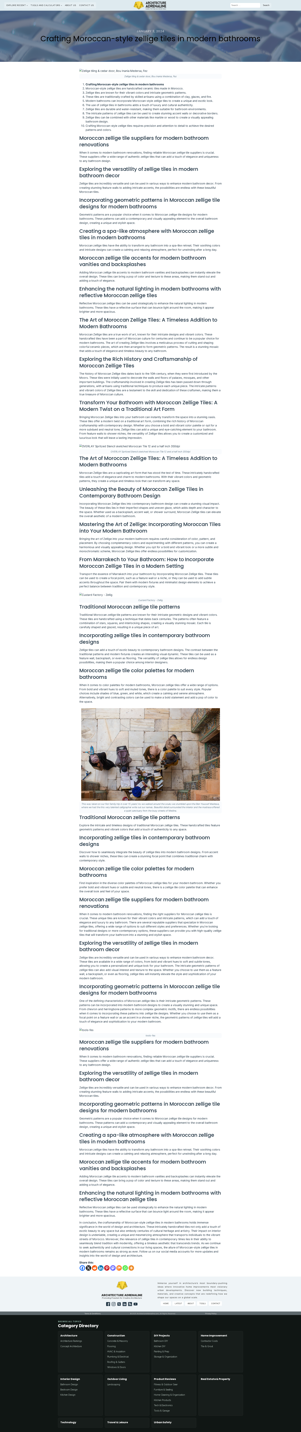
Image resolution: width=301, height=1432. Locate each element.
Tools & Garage (162, 1410)
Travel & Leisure (117, 1422)
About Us (70, 5)
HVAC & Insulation (116, 1351)
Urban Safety (163, 1422)
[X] (88, 1268)
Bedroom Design (69, 1389)
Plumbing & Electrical (118, 1356)
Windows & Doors (116, 1367)
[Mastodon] (113, 1268)
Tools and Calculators (45, 5)
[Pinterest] (107, 1268)
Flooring (111, 1346)
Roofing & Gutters (116, 1362)
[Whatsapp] (125, 1268)
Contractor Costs (209, 1341)
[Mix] (119, 1268)
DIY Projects (162, 1335)
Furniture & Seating (163, 1389)
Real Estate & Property (215, 1379)
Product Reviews (165, 1379)
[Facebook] (82, 1268)
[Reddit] (94, 1268)
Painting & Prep (161, 1351)
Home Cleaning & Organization (169, 1395)
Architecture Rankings (71, 1341)
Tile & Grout (207, 1346)
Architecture (68, 1335)
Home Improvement (214, 1335)
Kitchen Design (67, 1395)
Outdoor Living (117, 1379)
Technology (68, 1422)
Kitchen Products (162, 1400)
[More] (131, 1268)
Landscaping (113, 1384)
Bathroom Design (69, 1384)
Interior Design (70, 1379)
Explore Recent (16, 5)
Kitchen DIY (159, 1346)
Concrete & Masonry (117, 1341)
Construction (116, 1335)
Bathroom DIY (161, 1341)
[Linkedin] (100, 1268)
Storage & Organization (165, 1356)
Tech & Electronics (163, 1405)
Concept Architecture (71, 1346)
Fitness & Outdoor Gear (166, 1384)
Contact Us (86, 5)
